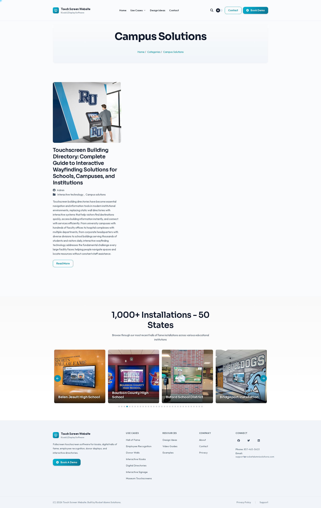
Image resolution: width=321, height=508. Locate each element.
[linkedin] (259, 441)
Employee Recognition (138, 446)
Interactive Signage (137, 472)
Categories (154, 52)
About (202, 439)
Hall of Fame (133, 439)
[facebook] (239, 441)
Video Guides (170, 446)
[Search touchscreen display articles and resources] (212, 10)
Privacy (203, 452)
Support (264, 502)
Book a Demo (68, 462)
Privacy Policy (244, 502)
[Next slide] (263, 378)
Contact (174, 10)
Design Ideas (157, 10)
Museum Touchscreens (139, 478)
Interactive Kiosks (136, 459)
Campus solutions (96, 194)
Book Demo (257, 10)
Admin (60, 190)
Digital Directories (136, 465)
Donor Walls (133, 452)
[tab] (119, 406)
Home (122, 10)
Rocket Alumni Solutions (108, 502)
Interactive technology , (71, 194)
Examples (168, 452)
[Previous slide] (57, 378)
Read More (63, 263)
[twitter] (249, 441)
